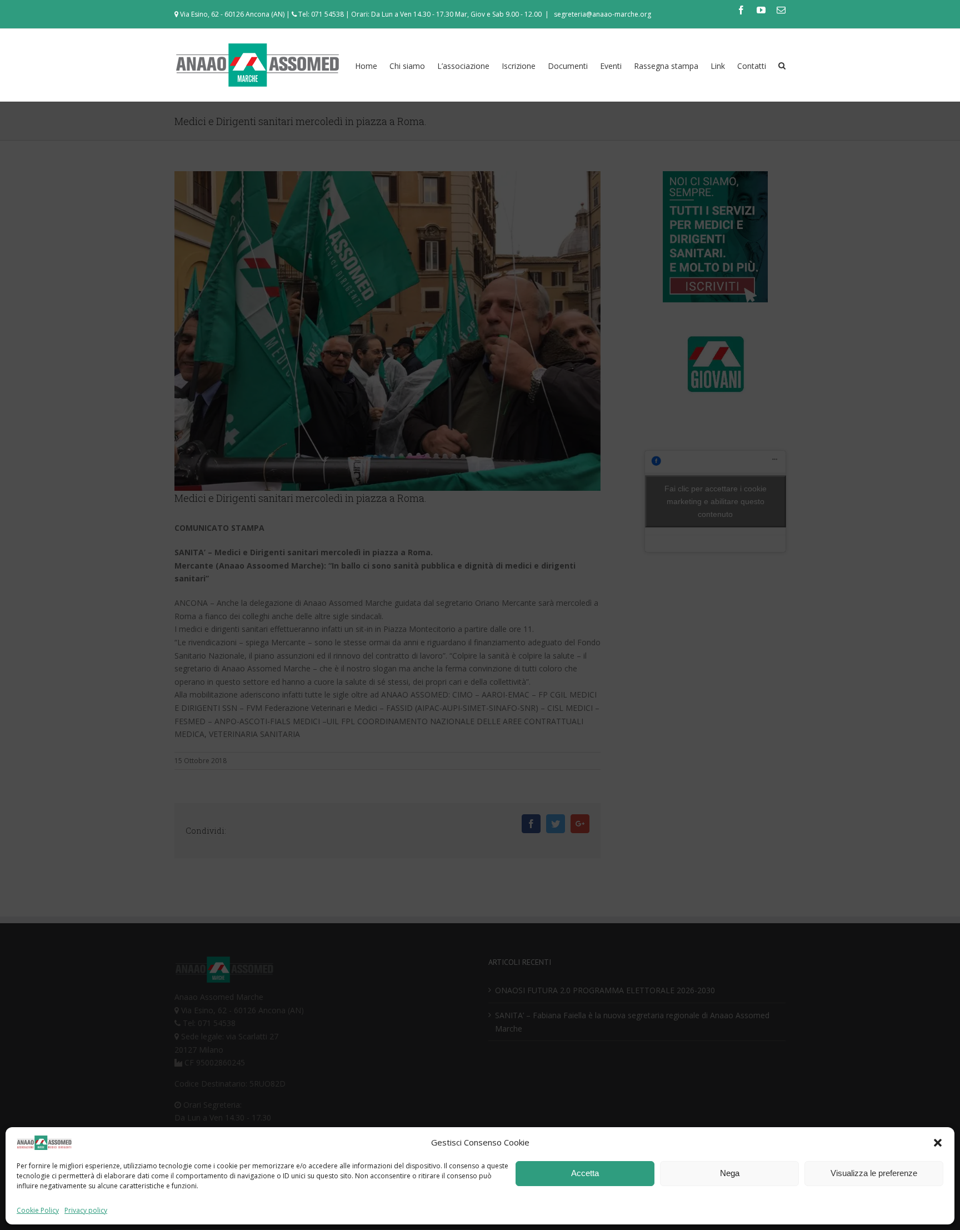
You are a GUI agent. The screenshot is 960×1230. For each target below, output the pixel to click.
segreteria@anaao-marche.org (601, 14)
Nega (729, 1173)
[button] (937, 1142)
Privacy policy (85, 1210)
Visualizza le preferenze (874, 1173)
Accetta (585, 1173)
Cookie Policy (38, 1210)
